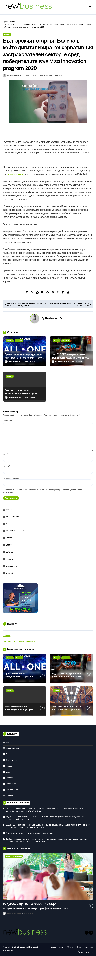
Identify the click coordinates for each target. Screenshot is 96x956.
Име (5, 454)
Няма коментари (45, 75)
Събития (19, 341)
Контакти (89, 952)
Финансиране (12, 566)
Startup (9, 509)
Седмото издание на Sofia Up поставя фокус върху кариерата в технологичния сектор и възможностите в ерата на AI (36, 908)
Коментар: (8, 420)
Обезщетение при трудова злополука (19, 641)
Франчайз (10, 573)
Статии (9, 545)
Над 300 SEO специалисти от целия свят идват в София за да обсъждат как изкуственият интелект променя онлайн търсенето (49, 817)
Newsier (33, 947)
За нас (80, 952)
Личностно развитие (15, 531)
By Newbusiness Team (15, 75)
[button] (91, 884)
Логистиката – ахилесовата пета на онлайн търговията (66, 708)
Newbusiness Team (55, 318)
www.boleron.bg (16, 174)
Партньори (88, 947)
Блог (8, 523)
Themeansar (8, 950)
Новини (7, 34)
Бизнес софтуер (13, 516)
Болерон (59, 75)
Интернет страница (11, 478)
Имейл (6, 466)
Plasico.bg (7, 635)
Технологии (11, 559)
